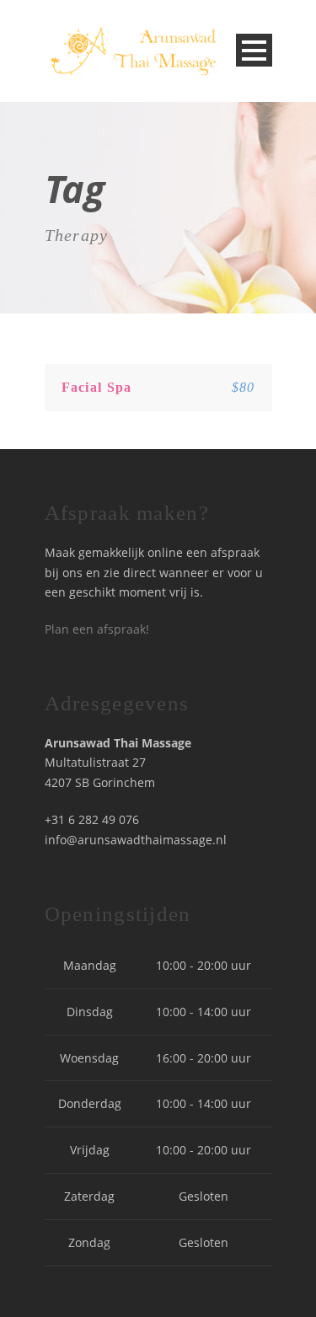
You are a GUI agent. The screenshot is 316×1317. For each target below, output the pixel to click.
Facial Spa (97, 387)
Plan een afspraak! (97, 629)
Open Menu (254, 50)
